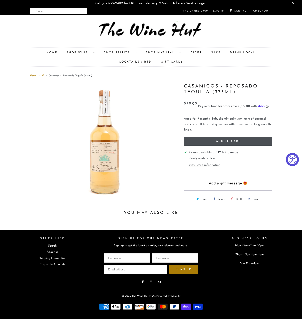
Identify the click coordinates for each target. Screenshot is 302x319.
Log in (219, 11)
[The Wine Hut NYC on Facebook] (142, 282)
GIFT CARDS (172, 62)
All (43, 76)
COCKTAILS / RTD (135, 62)
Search (52, 245)
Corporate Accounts (52, 264)
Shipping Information (52, 258)
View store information (204, 165)
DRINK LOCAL (243, 52)
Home (51, 52)
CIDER (196, 52)
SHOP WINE (79, 52)
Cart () (240, 11)
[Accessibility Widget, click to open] (292, 159)
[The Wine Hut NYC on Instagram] (151, 282)
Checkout (261, 11)
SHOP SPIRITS (118, 52)
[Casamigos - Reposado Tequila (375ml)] (105, 141)
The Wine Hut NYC (143, 296)
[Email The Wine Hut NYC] (159, 282)
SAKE (216, 52)
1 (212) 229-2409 (195, 11)
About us (52, 252)
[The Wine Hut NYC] (151, 32)
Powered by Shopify (168, 296)
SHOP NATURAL (162, 52)
